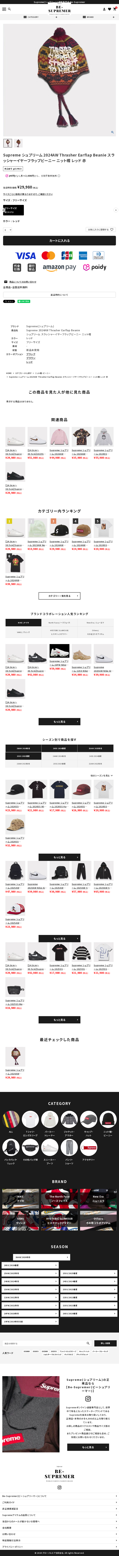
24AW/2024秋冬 (11, 1281)
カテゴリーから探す (23, 373)
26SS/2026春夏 (11, 1265)
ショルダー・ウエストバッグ (52, 1354)
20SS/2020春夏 (70, 1313)
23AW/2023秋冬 (11, 1289)
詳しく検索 (105, 1343)
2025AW (45, 1351)
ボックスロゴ (68, 1354)
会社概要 (6, 1527)
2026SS (36, 1351)
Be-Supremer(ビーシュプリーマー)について (24, 1496)
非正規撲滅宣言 (10, 1508)
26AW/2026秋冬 (23, 1257)
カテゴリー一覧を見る (60, 595)
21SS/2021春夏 (70, 1305)
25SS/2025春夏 (70, 1273)
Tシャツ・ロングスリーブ (68, 1351)
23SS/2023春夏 (70, 1289)
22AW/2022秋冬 (11, 1297)
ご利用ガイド (8, 1502)
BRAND (88, 17)
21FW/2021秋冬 (11, 1305)
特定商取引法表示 (11, 1540)
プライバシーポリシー (12, 1546)
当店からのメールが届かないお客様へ (21, 1521)
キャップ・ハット (84, 1351)
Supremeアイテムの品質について (19, 1515)
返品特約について (59, 294)
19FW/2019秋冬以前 (13, 1321)
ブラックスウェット (82, 1354)
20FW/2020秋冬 (11, 1313)
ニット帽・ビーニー (42, 373)
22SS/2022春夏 (70, 1297)
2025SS (54, 1351)
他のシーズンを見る (102, 775)
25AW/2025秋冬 (11, 1273)
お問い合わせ (8, 1534)
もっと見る (60, 721)
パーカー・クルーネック (100, 1351)
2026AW (27, 1351)
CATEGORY (31, 17)
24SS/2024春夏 (70, 1281)
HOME (9, 373)
